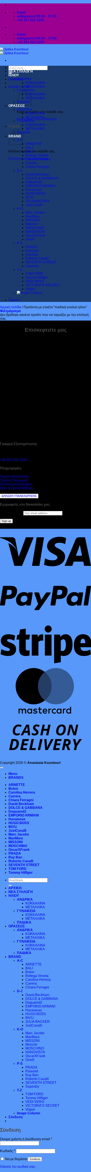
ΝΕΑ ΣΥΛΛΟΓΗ (20, 71)
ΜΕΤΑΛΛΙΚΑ (35, 86)
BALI (29, 147)
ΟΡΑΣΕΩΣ (16, 105)
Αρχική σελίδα (10, 307)
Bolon (29, 151)
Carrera (31, 163)
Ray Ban (32, 254)
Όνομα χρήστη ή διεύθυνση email (26, 1139)
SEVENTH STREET (41, 262)
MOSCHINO (34, 228)
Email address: (11, 513)
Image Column (28, 1113)
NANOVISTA (35, 231)
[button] (15, 79)
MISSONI (32, 220)
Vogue (30, 289)
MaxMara (32, 216)
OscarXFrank (35, 235)
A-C (20, 960)
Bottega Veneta (36, 155)
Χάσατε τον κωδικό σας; (18, 1166)
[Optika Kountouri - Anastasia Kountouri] (14, 51)
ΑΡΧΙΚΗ (15, 67)
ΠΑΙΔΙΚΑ (23, 132)
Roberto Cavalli (37, 258)
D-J (19, 170)
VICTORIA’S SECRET (42, 285)
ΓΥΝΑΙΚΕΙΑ (26, 121)
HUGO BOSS (35, 193)
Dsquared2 (33, 182)
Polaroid (31, 251)
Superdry (32, 266)
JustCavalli (33, 205)
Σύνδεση (35, 1159)
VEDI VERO (34, 281)
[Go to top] (1, 767)
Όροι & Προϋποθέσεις (16, 488)
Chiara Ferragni (37, 167)
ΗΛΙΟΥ (13, 75)
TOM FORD (34, 273)
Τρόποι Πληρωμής (14, 480)
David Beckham (37, 174)
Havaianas (33, 189)
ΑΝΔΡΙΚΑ (24, 79)
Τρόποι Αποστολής (14, 476)
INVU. (29, 197)
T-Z (19, 270)
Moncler (31, 224)
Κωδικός (7, 1151)
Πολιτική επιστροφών (16, 484)
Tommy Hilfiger (36, 277)
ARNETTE (33, 144)
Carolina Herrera (38, 159)
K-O (20, 209)
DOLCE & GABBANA (41, 178)
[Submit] (10, 885)
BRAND (14, 957)
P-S (20, 243)
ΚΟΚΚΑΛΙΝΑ (35, 83)
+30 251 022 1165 (13, 460)
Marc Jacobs (34, 212)
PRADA (31, 247)
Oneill (29, 239)
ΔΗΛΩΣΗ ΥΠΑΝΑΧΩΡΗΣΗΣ (19, 496)
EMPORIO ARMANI (40, 186)
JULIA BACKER (37, 201)
